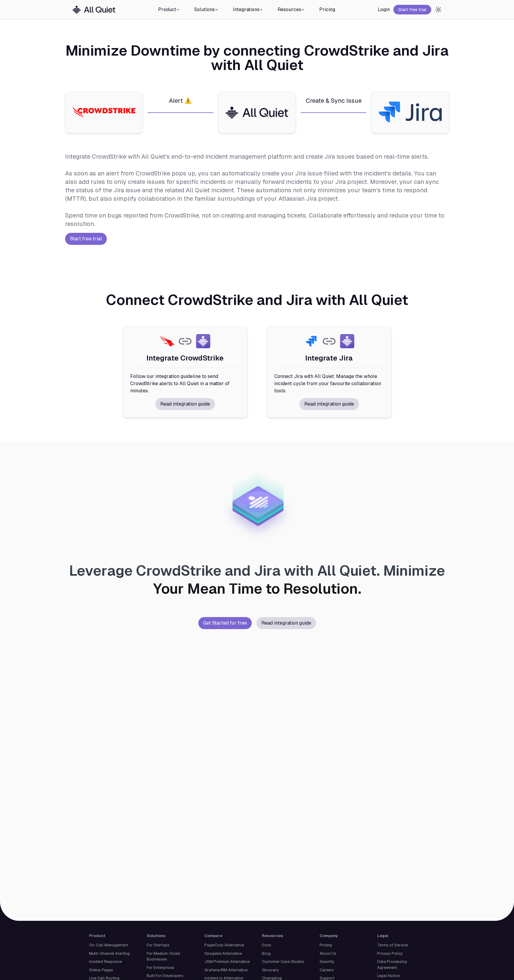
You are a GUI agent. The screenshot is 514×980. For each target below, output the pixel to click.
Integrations (246, 9)
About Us (328, 953)
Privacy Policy (390, 953)
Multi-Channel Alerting (109, 953)
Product (167, 9)
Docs (266, 945)
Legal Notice (388, 975)
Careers (327, 970)
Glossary (270, 970)
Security (327, 961)
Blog (266, 953)
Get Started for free (225, 623)
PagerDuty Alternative (224, 945)
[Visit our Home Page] (94, 10)
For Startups (158, 945)
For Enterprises (160, 967)
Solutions (204, 9)
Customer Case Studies (283, 961)
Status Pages (101, 970)
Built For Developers (165, 975)
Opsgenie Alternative (223, 953)
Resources (289, 9)
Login (384, 9)
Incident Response (105, 961)
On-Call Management (108, 945)
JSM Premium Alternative (227, 961)
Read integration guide (185, 404)
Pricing (327, 9)
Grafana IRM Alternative (226, 970)
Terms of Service (392, 945)
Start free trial (412, 9)
